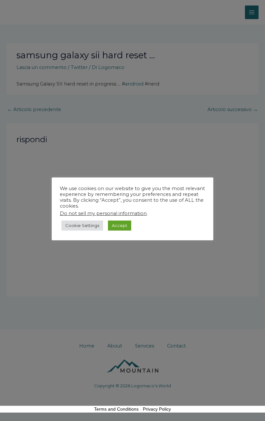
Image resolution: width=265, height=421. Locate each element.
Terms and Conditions (116, 409)
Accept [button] (119, 225)
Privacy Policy (157, 409)
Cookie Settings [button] (82, 225)
